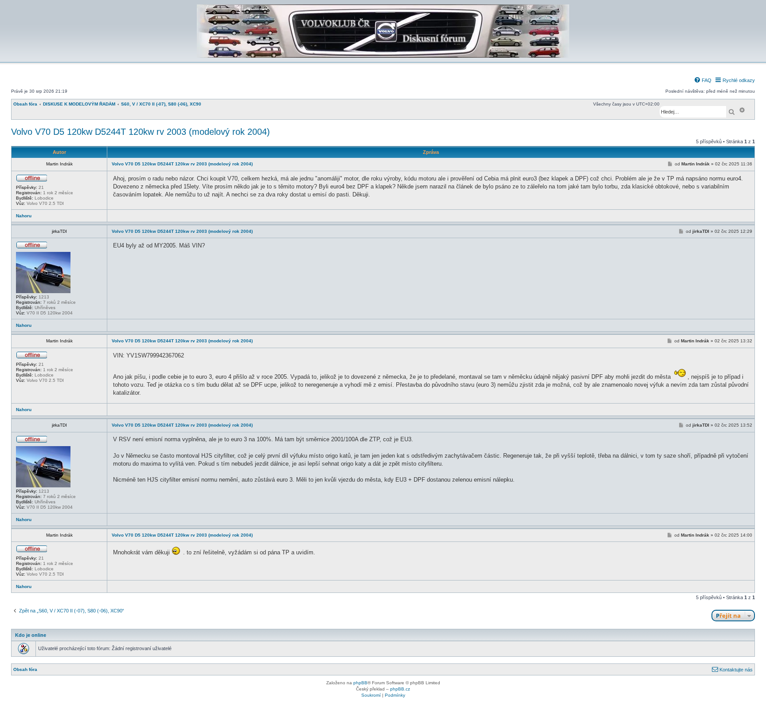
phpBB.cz (400, 688)
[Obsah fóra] (383, 56)
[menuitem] (702, 80)
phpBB (360, 682)
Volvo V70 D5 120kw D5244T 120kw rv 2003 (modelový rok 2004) (140, 132)
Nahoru (23, 215)
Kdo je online (30, 635)
